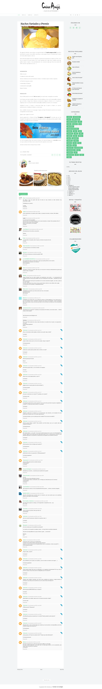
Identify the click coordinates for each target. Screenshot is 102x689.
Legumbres (69, 135)
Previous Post (19, 669)
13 (68, 181)
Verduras (69, 157)
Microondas (70, 140)
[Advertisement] (75, 40)
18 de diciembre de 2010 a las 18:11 (32, 238)
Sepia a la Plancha (75, 67)
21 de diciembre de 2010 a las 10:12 (34, 330)
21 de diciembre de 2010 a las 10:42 (34, 451)
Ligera (75, 135)
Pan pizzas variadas (76, 61)
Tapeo (77, 154)
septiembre (71, 193)
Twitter (28, 151)
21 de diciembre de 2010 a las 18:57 (34, 623)
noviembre (71, 191)
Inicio (41, 669)
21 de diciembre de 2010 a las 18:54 (34, 587)
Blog (19, 14)
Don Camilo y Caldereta (28, 500)
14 (68, 179)
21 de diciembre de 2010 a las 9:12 (33, 320)
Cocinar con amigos (58, 686)
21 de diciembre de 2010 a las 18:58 (34, 633)
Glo (30, 161)
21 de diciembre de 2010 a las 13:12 (38, 469)
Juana (24, 539)
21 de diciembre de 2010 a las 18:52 (34, 567)
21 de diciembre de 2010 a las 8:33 (37, 307)
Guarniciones (70, 133)
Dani (24, 267)
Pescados (69, 145)
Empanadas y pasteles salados (73, 128)
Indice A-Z (24, 14)
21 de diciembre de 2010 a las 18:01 (34, 525)
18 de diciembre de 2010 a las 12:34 (32, 198)
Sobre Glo (30, 14)
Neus (24, 198)
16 (68, 177)
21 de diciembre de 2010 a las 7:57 (33, 297)
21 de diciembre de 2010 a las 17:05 (34, 516)
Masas (69, 138)
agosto (70, 195)
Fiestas (75, 131)
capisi (24, 211)
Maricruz (25, 297)
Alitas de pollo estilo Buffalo (26, 186)
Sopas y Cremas (70, 154)
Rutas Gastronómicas (71, 150)
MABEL (24, 275)
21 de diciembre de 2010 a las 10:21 (34, 411)
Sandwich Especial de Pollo (73, 189)
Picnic (74, 145)
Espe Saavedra (26, 245)
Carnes (80, 121)
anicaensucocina (27, 307)
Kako (24, 238)
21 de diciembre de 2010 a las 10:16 (34, 383)
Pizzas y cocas (70, 147)
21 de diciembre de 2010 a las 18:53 (34, 577)
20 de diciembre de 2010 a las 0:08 (35, 289)
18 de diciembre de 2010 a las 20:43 (37, 245)
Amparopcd (25, 460)
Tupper (82, 154)
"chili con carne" (36, 96)
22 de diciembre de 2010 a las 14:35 (33, 642)
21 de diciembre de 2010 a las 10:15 (34, 365)
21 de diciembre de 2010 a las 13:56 (37, 475)
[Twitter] (74, 28)
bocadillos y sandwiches (72, 121)
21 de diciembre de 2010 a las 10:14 (34, 356)
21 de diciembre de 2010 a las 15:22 (37, 493)
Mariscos (80, 135)
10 (68, 184)
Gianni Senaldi (26, 475)
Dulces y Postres (70, 126)
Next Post (62, 669)
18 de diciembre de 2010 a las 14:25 (36, 229)
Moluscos (76, 140)
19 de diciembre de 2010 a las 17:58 (32, 267)
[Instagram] (77, 28)
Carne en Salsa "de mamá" (77, 77)
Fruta (80, 131)
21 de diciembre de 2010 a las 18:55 (34, 596)
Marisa (24, 642)
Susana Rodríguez (27, 469)
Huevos (81, 133)
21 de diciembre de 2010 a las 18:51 (34, 558)
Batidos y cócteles (76, 119)
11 (68, 182)
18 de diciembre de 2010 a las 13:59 (32, 218)
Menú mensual (75, 138)
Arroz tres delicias (40, 186)
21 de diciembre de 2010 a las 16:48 (34, 508)
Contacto (36, 14)
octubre (70, 192)
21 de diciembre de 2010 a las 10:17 (34, 392)
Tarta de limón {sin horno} (77, 93)
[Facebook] (70, 28)
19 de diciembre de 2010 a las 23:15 (33, 275)
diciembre (71, 185)
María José (25, 289)
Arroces (69, 119)
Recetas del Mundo (78, 147)
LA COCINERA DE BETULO (29, 258)
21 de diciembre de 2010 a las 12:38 (35, 460)
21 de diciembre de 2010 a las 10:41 (34, 431)
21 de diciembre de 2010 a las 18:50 (34, 549)
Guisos (76, 133)
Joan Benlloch (26, 486)
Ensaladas (69, 131)
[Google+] (80, 28)
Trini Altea (25, 508)
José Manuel (26, 229)
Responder (25, 208)
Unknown (25, 330)
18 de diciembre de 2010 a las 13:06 (33, 211)
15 (68, 178)
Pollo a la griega (54, 186)
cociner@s (55, 140)
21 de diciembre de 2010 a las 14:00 (37, 486)
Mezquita (25, 525)
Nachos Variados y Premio (73, 188)
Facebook (24, 151)
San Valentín (70, 152)
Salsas (78, 150)
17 (68, 175)
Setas (75, 152)
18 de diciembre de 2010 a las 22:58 (34, 252)
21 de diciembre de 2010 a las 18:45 (33, 539)
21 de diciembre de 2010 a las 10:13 (34, 339)
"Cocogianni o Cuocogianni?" (44, 117)
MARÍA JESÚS (26, 493)
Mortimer (25, 252)
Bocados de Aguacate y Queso (74, 186)
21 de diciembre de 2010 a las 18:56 (34, 614)
